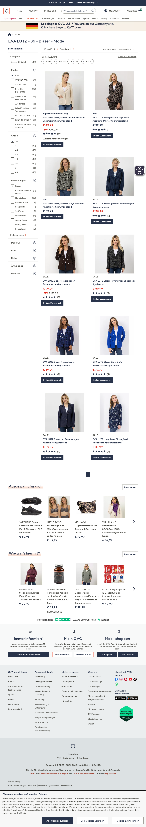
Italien (79, 758)
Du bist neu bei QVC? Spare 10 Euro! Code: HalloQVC (72, 2)
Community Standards (84, 773)
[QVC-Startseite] (9, 35)
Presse (11, 699)
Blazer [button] (88, 61)
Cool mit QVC (48, 18)
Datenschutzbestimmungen (53, 773)
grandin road (54, 785)
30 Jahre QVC (32, 18)
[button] (109, 11)
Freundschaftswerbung (72, 691)
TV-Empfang (94, 714)
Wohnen (125, 18)
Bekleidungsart (19, 180)
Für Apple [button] (107, 654)
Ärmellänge (17, 265)
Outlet (91, 723)
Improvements (66, 785)
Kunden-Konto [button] (62, 654)
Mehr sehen (130, 487)
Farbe (14, 258)
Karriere (91, 704)
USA (59, 758)
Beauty (104, 18)
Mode (95, 18)
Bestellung (40, 676)
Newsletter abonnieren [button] (28, 654)
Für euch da (66, 701)
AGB (32, 773)
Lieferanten (13, 704)
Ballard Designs (20, 785)
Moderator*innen (96, 709)
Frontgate (32, 785)
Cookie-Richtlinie (18, 813)
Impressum (110, 773)
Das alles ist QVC (95, 681)
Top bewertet (74, 18)
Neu (21, 18)
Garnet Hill (42, 785)
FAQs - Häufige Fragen (45, 717)
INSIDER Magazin (69, 676)
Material (15, 273)
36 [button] (76, 61)
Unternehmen (94, 676)
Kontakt (11, 681)
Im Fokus (15, 242)
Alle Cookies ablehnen (92, 820)
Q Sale (86, 18)
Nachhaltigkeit (94, 686)
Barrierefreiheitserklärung (99, 691)
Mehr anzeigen (17, 235)
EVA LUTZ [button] (63, 61)
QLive (11, 694)
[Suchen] (93, 10)
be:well (61, 18)
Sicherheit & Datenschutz (46, 712)
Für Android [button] (128, 654)
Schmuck (114, 18)
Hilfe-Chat (13, 676)
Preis (13, 250)
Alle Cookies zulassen (57, 820)
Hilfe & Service (41, 722)
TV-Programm (67, 681)
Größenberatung (42, 686)
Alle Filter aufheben (127, 56)
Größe (14, 135)
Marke (14, 70)
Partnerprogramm (69, 696)
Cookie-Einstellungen (128, 820)
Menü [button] (19, 11)
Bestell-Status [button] (83, 654)
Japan (86, 758)
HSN (10, 785)
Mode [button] (48, 61)
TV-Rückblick (50, 11)
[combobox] (75, 11)
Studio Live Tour (95, 719)
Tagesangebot (9, 18)
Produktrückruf (15, 709)
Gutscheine (66, 686)
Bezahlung (39, 699)
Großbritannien (69, 758)
